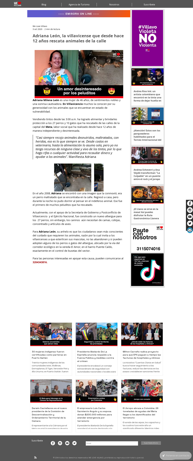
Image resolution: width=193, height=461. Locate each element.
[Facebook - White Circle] (190, 203)
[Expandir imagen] (72, 177)
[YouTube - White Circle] (190, 217)
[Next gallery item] (100, 177)
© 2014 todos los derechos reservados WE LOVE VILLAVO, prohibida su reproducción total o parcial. (98, 457)
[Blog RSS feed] (35, 457)
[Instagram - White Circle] (190, 210)
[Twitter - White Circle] (190, 223)
